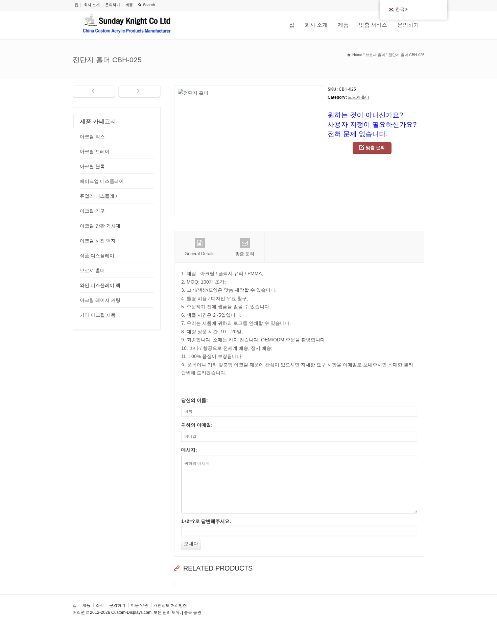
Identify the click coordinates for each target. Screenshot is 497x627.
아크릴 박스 (92, 136)
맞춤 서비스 (373, 25)
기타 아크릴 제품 (98, 315)
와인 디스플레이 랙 (100, 285)
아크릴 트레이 (95, 151)
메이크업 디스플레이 (102, 181)
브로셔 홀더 (358, 97)
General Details (200, 253)
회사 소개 (92, 5)
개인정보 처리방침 (170, 605)
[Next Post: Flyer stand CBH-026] (139, 91)
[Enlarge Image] (249, 89)
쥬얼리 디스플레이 (99, 196)
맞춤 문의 (375, 147)
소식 (100, 605)
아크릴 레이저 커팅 (100, 300)
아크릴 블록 (92, 166)
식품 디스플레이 (97, 255)
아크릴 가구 (92, 211)
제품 (129, 5)
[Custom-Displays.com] (127, 25)
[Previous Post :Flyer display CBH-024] (94, 91)
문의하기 (112, 5)
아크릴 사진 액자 (98, 240)
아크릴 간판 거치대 (100, 225)
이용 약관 (139, 605)
